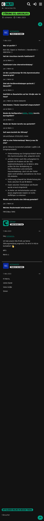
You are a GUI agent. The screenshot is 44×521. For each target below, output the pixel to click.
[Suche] (28, 4)
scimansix (8, 17)
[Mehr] (39, 40)
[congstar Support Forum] (7, 4)
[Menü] (40, 4)
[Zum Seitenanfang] (40, 518)
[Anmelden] (34, 4)
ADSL (25, 113)
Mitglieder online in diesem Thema (17, 510)
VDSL (30, 113)
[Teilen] (40, 24)
